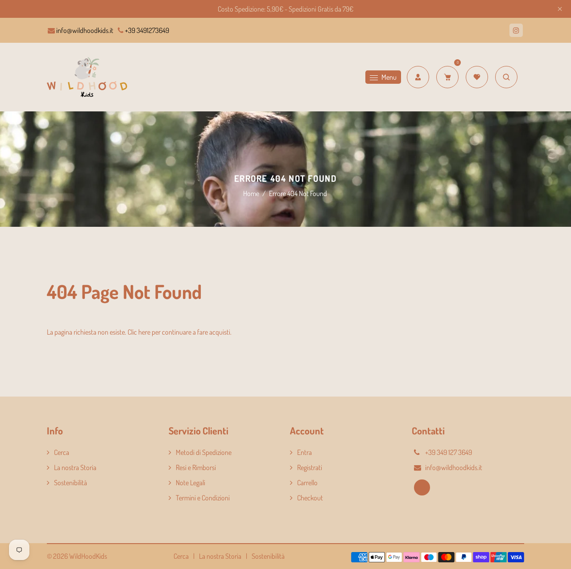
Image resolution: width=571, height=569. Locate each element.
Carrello (307, 482)
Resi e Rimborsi (196, 467)
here (144, 331)
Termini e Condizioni (203, 497)
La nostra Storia (75, 467)
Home (251, 193)
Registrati (309, 467)
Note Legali (190, 482)
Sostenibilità (70, 482)
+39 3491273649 (146, 30)
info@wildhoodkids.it (84, 30)
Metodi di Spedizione (204, 452)
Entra (304, 452)
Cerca (61, 452)
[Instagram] (516, 30)
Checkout (310, 497)
